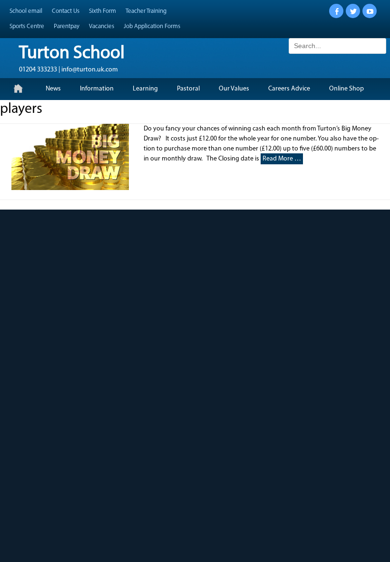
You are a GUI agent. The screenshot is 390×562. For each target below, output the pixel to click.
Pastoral (188, 88)
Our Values (234, 88)
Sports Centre (27, 26)
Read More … (282, 158)
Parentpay (66, 26)
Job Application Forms (152, 26)
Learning (145, 88)
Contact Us (65, 11)
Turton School (72, 53)
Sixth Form (102, 11)
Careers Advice (289, 88)
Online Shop (346, 88)
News (53, 88)
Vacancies (101, 26)
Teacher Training (146, 11)
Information (97, 88)
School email (26, 11)
